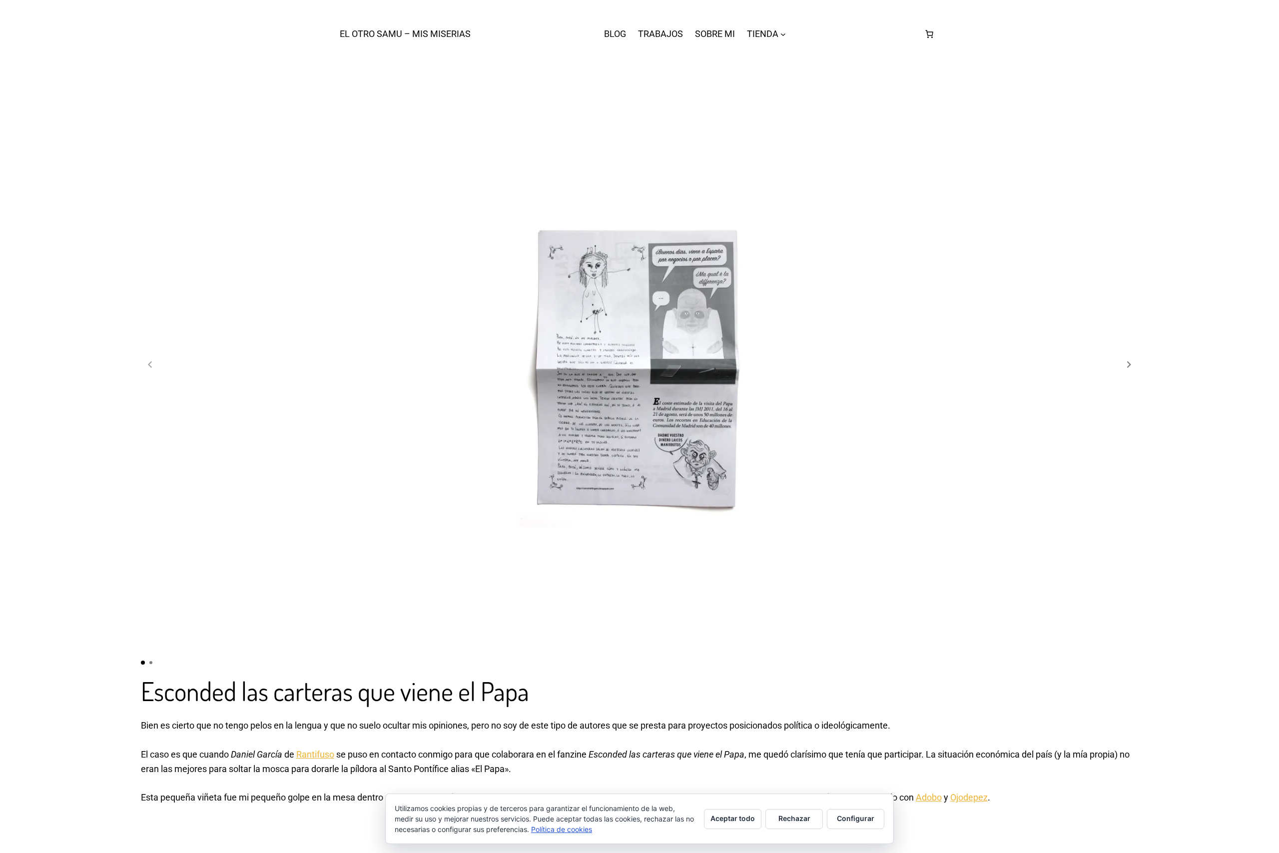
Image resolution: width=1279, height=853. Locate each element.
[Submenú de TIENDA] (783, 34)
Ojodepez (969, 797)
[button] (1129, 364)
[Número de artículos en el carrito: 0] (929, 34)
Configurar (855, 818)
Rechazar (794, 818)
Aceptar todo (732, 818)
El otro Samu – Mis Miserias (405, 33)
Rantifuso (315, 754)
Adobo (929, 797)
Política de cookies (561, 829)
